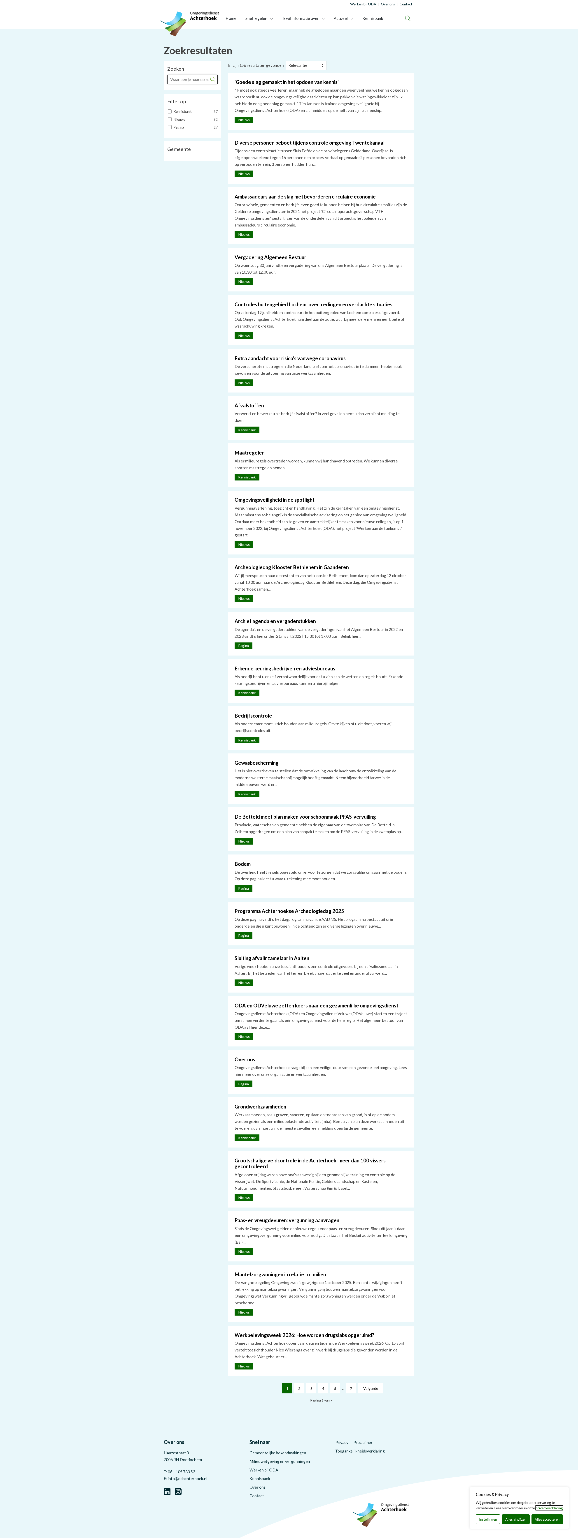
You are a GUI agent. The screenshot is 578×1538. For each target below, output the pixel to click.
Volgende (370, 1388)
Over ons (245, 1059)
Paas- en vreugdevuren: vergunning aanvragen (287, 1220)
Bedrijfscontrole (253, 716)
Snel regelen (256, 18)
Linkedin (167, 1491)
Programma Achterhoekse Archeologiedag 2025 (289, 911)
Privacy (341, 1442)
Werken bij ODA (263, 1470)
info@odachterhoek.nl (187, 1478)
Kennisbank (372, 18)
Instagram (178, 1491)
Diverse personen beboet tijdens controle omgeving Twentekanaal (310, 143)
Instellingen (488, 1519)
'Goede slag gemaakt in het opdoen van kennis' (287, 82)
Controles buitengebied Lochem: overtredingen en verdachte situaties (313, 304)
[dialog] (519, 1508)
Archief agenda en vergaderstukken (275, 621)
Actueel (341, 18)
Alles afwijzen (515, 1519)
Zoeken (175, 69)
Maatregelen (250, 453)
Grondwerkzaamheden (260, 1107)
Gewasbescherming (257, 763)
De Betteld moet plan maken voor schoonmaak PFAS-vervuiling (305, 817)
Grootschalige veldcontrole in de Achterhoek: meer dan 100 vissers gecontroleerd (310, 1163)
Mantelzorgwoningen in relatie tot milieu (280, 1274)
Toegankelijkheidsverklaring (360, 1451)
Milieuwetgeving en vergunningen (279, 1461)
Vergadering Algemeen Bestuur (270, 257)
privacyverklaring (549, 1508)
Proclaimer (363, 1442)
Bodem (243, 864)
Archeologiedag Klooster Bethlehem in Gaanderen (292, 567)
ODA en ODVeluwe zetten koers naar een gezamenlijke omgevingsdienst (316, 1005)
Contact (256, 1495)
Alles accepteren (547, 1519)
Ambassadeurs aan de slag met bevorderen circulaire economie (305, 197)
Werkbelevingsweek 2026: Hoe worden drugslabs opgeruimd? (304, 1335)
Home (231, 18)
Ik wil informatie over (300, 18)
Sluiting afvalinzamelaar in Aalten (272, 958)
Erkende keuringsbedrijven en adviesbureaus (285, 668)
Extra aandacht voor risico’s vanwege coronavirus (290, 358)
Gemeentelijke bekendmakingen (277, 1452)
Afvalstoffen (249, 405)
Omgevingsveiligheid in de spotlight (275, 500)
